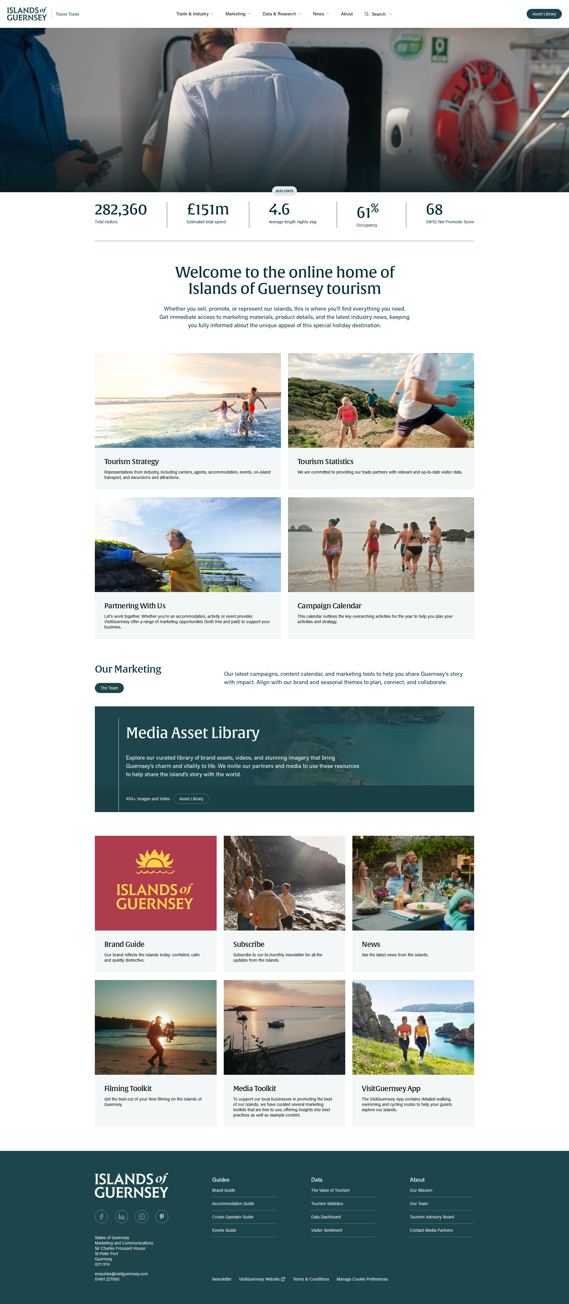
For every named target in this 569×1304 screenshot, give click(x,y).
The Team (109, 688)
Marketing (236, 14)
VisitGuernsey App (391, 1088)
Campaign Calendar (330, 606)
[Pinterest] (161, 1216)
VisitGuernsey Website (259, 1279)
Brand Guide (124, 944)
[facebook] (101, 1216)
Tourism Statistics (325, 461)
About (347, 14)
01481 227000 (107, 1279)
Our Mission (421, 1190)
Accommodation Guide (233, 1203)
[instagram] (141, 1216)
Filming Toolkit (127, 1088)
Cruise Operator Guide (232, 1217)
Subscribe (249, 944)
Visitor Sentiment (326, 1230)
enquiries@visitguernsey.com (121, 1273)
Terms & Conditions (311, 1279)
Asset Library (544, 14)
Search (379, 14)
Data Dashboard (326, 1217)
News (318, 14)
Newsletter (221, 1279)
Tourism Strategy (131, 461)
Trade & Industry (192, 14)
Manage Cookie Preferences (362, 1279)
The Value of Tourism (330, 1190)
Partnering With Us (134, 606)
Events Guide (224, 1230)
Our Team (419, 1203)
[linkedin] (121, 1216)
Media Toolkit (254, 1088)
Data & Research (279, 14)
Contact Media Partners (431, 1230)
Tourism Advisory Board (432, 1217)
